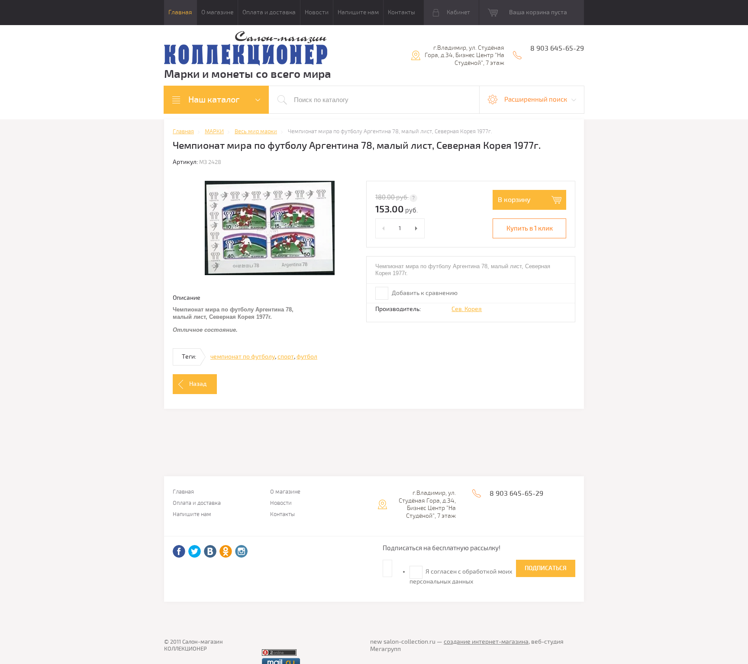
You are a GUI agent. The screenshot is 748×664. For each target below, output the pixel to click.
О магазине (217, 12)
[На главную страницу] (245, 49)
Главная (180, 12)
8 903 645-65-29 (557, 48)
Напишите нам (358, 12)
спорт (285, 356)
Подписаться (546, 568)
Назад (197, 384)
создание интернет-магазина (486, 641)
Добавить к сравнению (424, 293)
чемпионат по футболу (242, 356)
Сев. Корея (466, 309)
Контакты (401, 12)
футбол (307, 356)
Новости (317, 12)
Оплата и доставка (269, 12)
